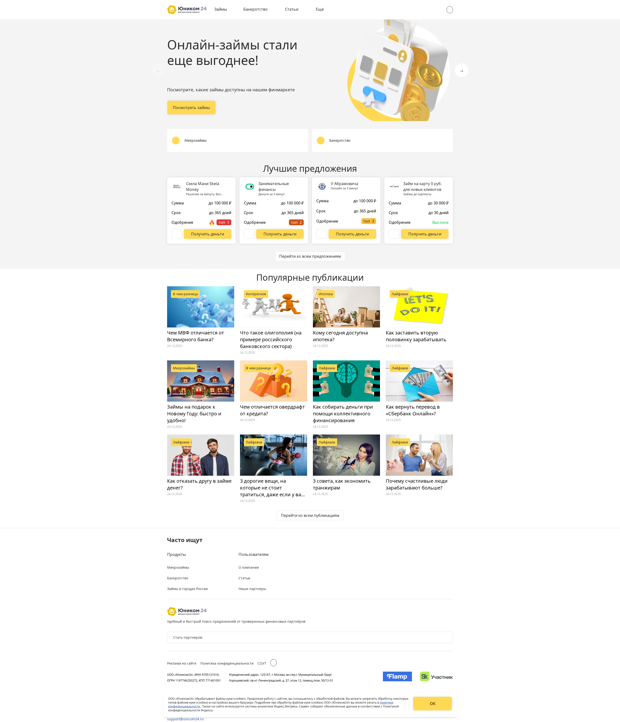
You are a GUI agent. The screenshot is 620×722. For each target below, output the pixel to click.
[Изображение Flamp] (397, 677)
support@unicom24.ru (185, 719)
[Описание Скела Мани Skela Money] (176, 234)
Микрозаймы (178, 567)
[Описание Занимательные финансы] (249, 234)
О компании (249, 567)
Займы (220, 9)
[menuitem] (224, 9)
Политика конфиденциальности (227, 663)
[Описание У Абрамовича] (321, 234)
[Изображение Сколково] (436, 677)
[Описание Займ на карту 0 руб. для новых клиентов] (394, 234)
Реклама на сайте (181, 663)
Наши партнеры (252, 588)
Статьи (291, 9)
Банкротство (255, 9)
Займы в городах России (187, 588)
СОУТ (261, 663)
